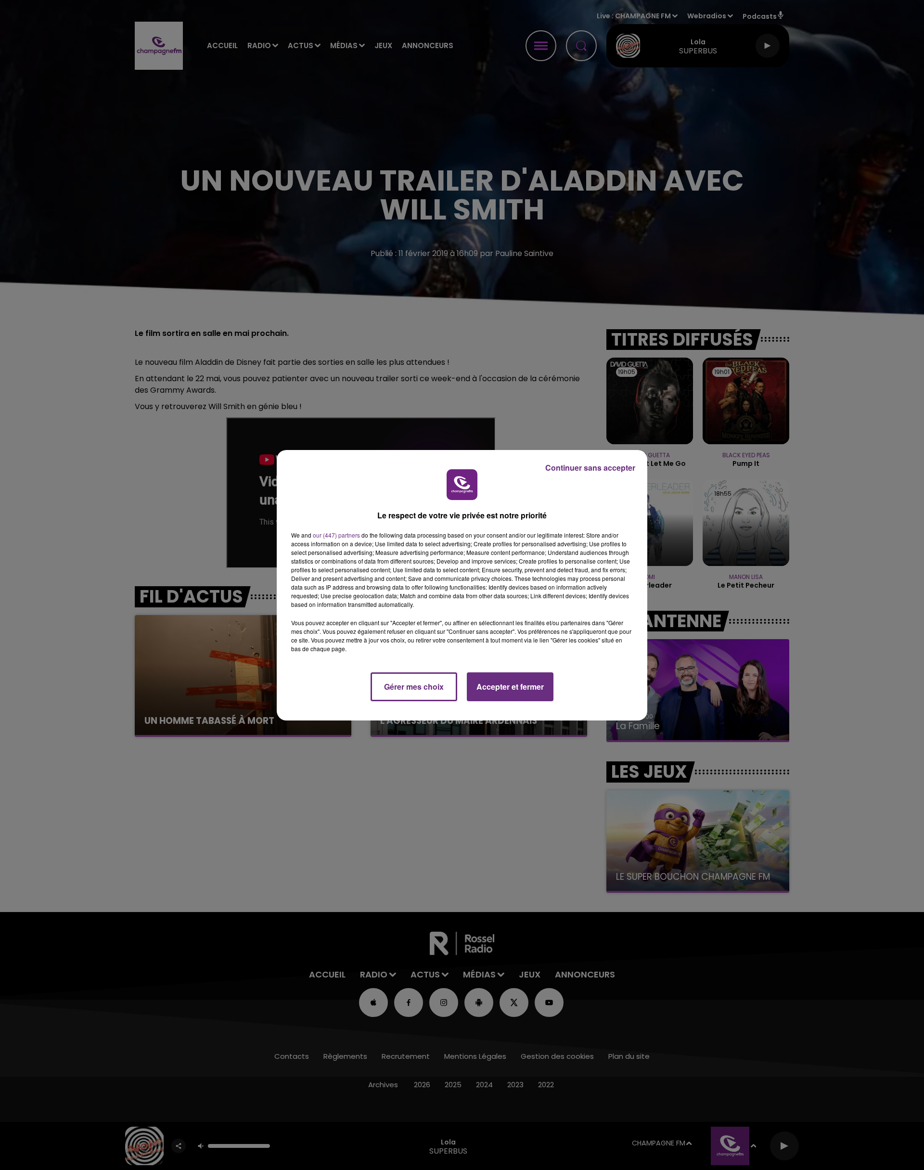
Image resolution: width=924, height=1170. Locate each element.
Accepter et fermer (510, 686)
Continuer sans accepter (590, 467)
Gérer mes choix (414, 686)
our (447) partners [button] (336, 535)
